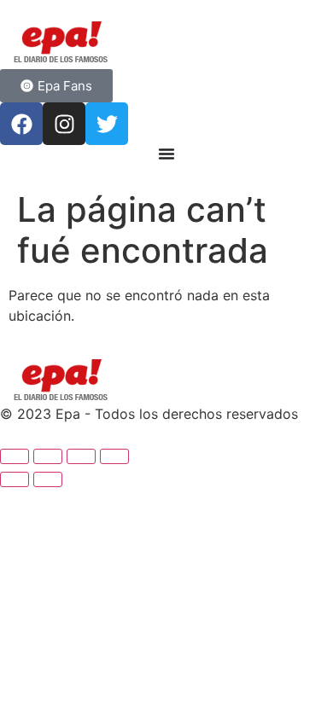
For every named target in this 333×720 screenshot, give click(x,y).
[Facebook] (21, 123)
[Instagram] (64, 123)
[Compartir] (81, 456)
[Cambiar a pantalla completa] (47, 456)
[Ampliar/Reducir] (14, 456)
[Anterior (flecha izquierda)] (14, 479)
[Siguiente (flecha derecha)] (47, 479)
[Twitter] (106, 123)
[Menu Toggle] (166, 153)
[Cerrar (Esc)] (114, 456)
